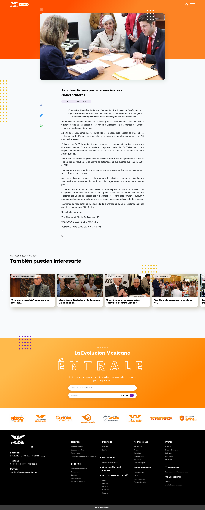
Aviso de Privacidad (102, 508)
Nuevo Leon (24, 4)
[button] (202, 290)
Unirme (124, 395)
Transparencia (172, 467)
